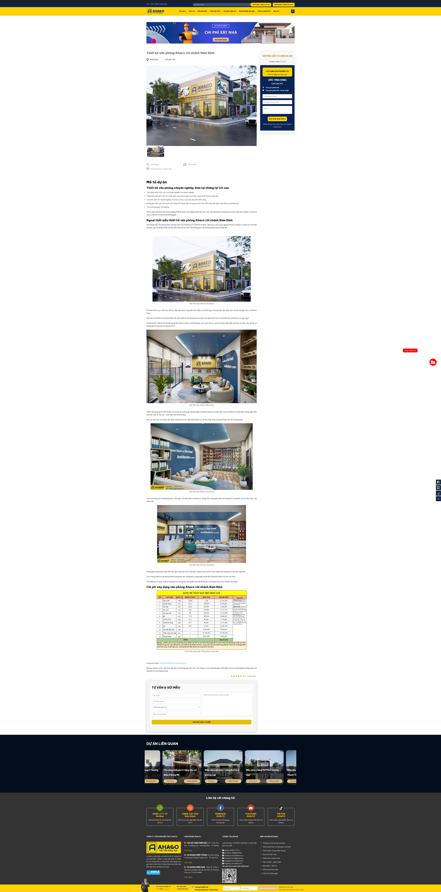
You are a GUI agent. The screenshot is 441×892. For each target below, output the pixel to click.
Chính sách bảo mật (270, 870)
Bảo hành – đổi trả (270, 866)
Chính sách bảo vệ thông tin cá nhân (277, 847)
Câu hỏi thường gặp (270, 873)
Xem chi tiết (165, 781)
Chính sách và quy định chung (274, 851)
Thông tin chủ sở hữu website (274, 843)
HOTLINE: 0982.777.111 (261, 4)
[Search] (292, 11)
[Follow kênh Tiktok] (438, 493)
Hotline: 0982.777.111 (277, 62)
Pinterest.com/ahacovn (233, 863)
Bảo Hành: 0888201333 (233, 853)
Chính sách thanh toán (271, 858)
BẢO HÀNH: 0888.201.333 (283, 4)
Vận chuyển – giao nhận (272, 862)
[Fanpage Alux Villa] (438, 482)
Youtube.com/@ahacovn (233, 858)
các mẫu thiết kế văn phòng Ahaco (173, 663)
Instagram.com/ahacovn (233, 861)
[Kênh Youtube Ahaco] (438, 487)
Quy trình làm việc (269, 854)
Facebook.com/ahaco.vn (233, 856)
